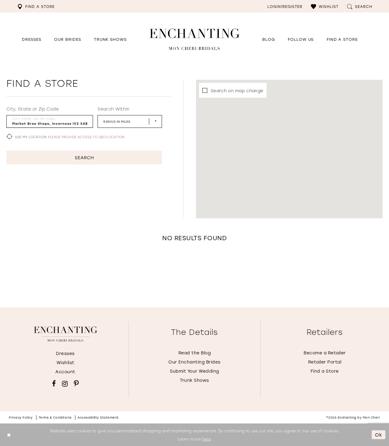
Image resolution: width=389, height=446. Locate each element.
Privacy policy (21, 418)
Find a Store (325, 371)
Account (65, 371)
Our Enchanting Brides (194, 362)
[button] (325, 6)
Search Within (113, 109)
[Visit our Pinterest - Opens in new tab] (76, 383)
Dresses (65, 353)
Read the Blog (194, 353)
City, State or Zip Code (32, 109)
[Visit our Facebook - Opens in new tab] (54, 383)
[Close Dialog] (9, 434)
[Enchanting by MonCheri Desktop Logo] (194, 39)
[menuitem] (36, 6)
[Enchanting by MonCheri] (65, 334)
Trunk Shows (194, 380)
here (206, 439)
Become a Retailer (325, 353)
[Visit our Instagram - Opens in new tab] (65, 383)
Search (84, 157)
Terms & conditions (55, 418)
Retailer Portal (325, 362)
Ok (378, 434)
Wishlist (65, 362)
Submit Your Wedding (194, 371)
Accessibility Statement (98, 418)
